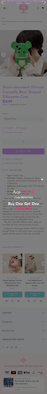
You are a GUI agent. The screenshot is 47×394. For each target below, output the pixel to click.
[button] (2, 2)
